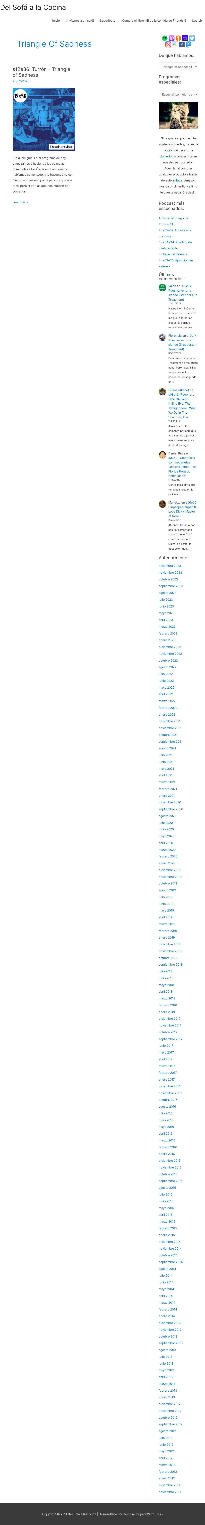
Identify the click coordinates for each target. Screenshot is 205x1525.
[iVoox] (178, 38)
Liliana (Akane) (178, 390)
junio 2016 (166, 1120)
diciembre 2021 (170, 721)
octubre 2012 (168, 1417)
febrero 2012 (168, 1472)
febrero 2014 (168, 1309)
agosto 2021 (167, 748)
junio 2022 (166, 681)
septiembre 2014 (171, 1262)
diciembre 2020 (170, 802)
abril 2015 (166, 1215)
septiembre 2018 (171, 964)
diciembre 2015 (170, 1160)
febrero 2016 (168, 1147)
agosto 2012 (167, 1431)
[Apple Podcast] (172, 38)
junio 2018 (166, 978)
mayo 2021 (166, 769)
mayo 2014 (166, 1289)
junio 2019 (166, 904)
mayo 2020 (166, 836)
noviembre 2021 (170, 728)
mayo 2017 (166, 1052)
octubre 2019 (168, 883)
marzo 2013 (167, 1384)
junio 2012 (166, 1444)
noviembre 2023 (170, 572)
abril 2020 (166, 843)
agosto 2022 (167, 667)
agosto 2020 (167, 816)
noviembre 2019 (170, 877)
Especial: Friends (175, 254)
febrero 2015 (168, 1228)
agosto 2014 (167, 1269)
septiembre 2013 (171, 1343)
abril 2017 (166, 1059)
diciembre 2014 (170, 1242)
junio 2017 (166, 1046)
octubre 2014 (168, 1255)
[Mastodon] (188, 44)
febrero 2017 (168, 1073)
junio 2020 (166, 829)
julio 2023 (166, 599)
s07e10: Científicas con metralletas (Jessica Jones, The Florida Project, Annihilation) (182, 467)
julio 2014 (166, 1275)
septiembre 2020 (171, 809)
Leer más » (20, 202)
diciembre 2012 (170, 1404)
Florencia (175, 335)
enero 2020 (167, 863)
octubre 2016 (168, 1100)
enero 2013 (167, 1397)
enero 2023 (167, 640)
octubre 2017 (168, 1032)
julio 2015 (165, 1194)
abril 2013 (166, 1377)
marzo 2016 (167, 1140)
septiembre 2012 (171, 1424)
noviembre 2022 (170, 654)
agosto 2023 (168, 593)
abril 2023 (166, 620)
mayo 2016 (166, 1127)
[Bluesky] (175, 44)
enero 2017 (167, 1079)
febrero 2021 (168, 789)
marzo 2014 (167, 1302)
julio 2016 (165, 1113)
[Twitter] (192, 38)
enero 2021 (167, 796)
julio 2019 (165, 897)
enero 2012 (167, 1478)
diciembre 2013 (170, 1323)
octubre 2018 (168, 958)
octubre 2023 (168, 579)
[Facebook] (182, 44)
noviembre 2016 (170, 1093)
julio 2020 (166, 823)
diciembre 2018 (170, 944)
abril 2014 (166, 1296)
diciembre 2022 (170, 647)
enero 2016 (167, 1154)
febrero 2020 (168, 856)
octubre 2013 (168, 1336)
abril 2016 (166, 1133)
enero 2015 (167, 1235)
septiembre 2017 (171, 1039)
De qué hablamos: (176, 55)
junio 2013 (166, 1363)
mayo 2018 (166, 985)
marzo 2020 (167, 850)
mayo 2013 (166, 1370)
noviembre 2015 (170, 1167)
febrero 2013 (168, 1390)
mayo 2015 (166, 1208)
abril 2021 (166, 775)
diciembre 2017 (170, 1018)
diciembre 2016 (170, 1086)
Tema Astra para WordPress (143, 1514)
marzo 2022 (167, 701)
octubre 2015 (168, 1174)
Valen (172, 286)
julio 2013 (166, 1357)
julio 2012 (165, 1438)
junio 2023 (166, 606)
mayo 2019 (166, 910)
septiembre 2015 (171, 1181)
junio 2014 (166, 1282)
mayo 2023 (167, 613)
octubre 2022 (168, 660)
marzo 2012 (167, 1465)
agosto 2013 (167, 1350)
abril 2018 (166, 991)
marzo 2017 (167, 1066)
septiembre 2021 (171, 741)
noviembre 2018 (170, 951)
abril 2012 (166, 1458)
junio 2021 (166, 762)
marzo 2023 (167, 627)
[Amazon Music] (185, 38)
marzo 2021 (167, 782)
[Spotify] (165, 38)
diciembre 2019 (170, 870)
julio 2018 (165, 971)
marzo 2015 (167, 1221)
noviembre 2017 (170, 1025)
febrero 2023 (168, 633)
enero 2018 (167, 1012)
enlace (177, 180)
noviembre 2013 (170, 1330)
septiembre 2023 (171, 586)
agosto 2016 (167, 1106)
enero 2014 (167, 1316)
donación (166, 156)
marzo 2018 (167, 998)
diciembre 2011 (169, 1485)
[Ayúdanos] (178, 115)
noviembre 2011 (170, 1492)
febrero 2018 (168, 1005)
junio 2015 (166, 1201)
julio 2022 (166, 674)
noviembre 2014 (170, 1248)
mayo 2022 (166, 687)
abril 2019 (166, 917)
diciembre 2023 (170, 566)
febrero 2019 (168, 931)
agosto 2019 (167, 890)
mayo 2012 (166, 1451)
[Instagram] (168, 44)
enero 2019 (167, 937)
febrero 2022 (168, 708)
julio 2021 (165, 755)
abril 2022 (166, 694)
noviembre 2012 (170, 1411)
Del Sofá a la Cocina (33, 7)
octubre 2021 (168, 735)
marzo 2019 (167, 924)
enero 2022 (167, 714)
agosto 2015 (167, 1188)
